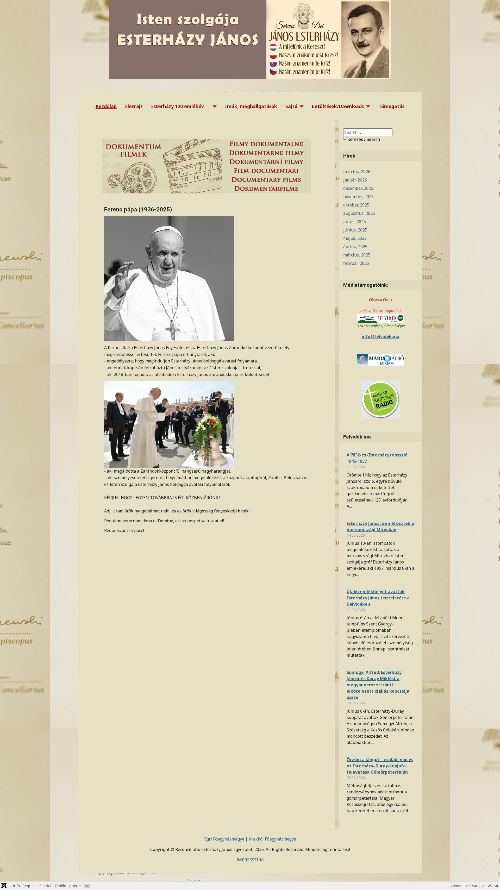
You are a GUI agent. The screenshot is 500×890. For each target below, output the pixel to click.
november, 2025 (358, 196)
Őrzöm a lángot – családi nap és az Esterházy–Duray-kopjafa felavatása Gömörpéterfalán (380, 766)
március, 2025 (356, 255)
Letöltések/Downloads (338, 106)
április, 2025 (355, 246)
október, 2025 (356, 205)
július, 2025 (354, 221)
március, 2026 (356, 171)
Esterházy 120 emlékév (177, 106)
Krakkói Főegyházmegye (272, 839)
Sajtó (291, 106)
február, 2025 (356, 263)
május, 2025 (355, 238)
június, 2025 (355, 230)
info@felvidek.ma (380, 336)
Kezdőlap (106, 106)
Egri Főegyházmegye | (226, 839)
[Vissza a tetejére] (491, 880)
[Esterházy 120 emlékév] (213, 106)
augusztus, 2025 (359, 213)
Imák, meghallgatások (251, 106)
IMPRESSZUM (250, 860)
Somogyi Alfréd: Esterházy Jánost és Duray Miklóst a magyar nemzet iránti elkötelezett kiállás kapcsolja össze (378, 684)
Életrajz (134, 106)
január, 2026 (355, 180)
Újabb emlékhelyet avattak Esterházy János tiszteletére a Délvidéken (378, 598)
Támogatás (391, 106)
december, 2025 (358, 188)
